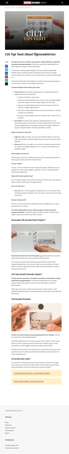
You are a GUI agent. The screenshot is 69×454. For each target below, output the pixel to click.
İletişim (7, 433)
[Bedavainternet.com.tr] (34, 2)
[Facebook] (6, 66)
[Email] (6, 83)
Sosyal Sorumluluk (10, 428)
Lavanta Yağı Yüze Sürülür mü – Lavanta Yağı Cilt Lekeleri (32, 373)
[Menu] (7, 3)
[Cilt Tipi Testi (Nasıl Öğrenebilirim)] (34, 30)
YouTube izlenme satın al (12, 448)
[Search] (62, 3)
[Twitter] (6, 69)
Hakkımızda (8, 425)
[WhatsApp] (6, 80)
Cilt (41, 256)
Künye (7, 422)
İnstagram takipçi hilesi (11, 445)
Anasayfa (7, 7)
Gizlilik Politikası (9, 430)
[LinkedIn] (6, 73)
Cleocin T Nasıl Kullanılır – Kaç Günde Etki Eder (29, 381)
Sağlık (12, 7)
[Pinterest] (6, 76)
